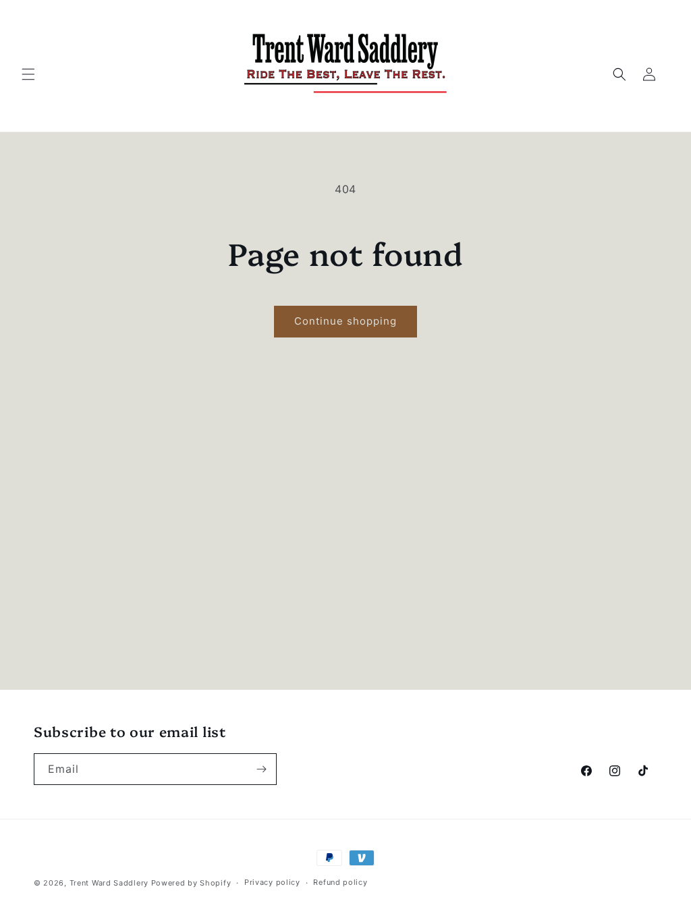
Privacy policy (272, 882)
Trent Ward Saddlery (110, 883)
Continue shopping (345, 321)
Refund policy (340, 882)
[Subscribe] (261, 769)
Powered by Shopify (191, 883)
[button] (28, 74)
